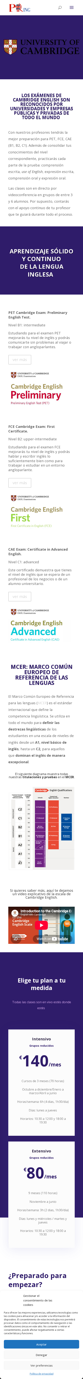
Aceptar (41, 1344)
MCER (42, 703)
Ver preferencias (41, 1365)
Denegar (41, 1355)
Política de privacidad (41, 1373)
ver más (20, 359)
